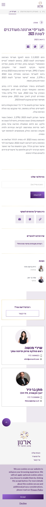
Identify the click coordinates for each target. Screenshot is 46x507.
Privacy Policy (37, 490)
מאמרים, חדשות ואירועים (29, 11)
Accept (23, 497)
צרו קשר (22, 313)
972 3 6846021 (34, 355)
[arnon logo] (40, 4)
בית (43, 11)
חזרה (35, 22)
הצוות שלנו (36, 453)
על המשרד (36, 456)
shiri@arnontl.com (31, 359)
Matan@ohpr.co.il (32, 401)
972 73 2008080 (33, 397)
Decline (23, 503)
